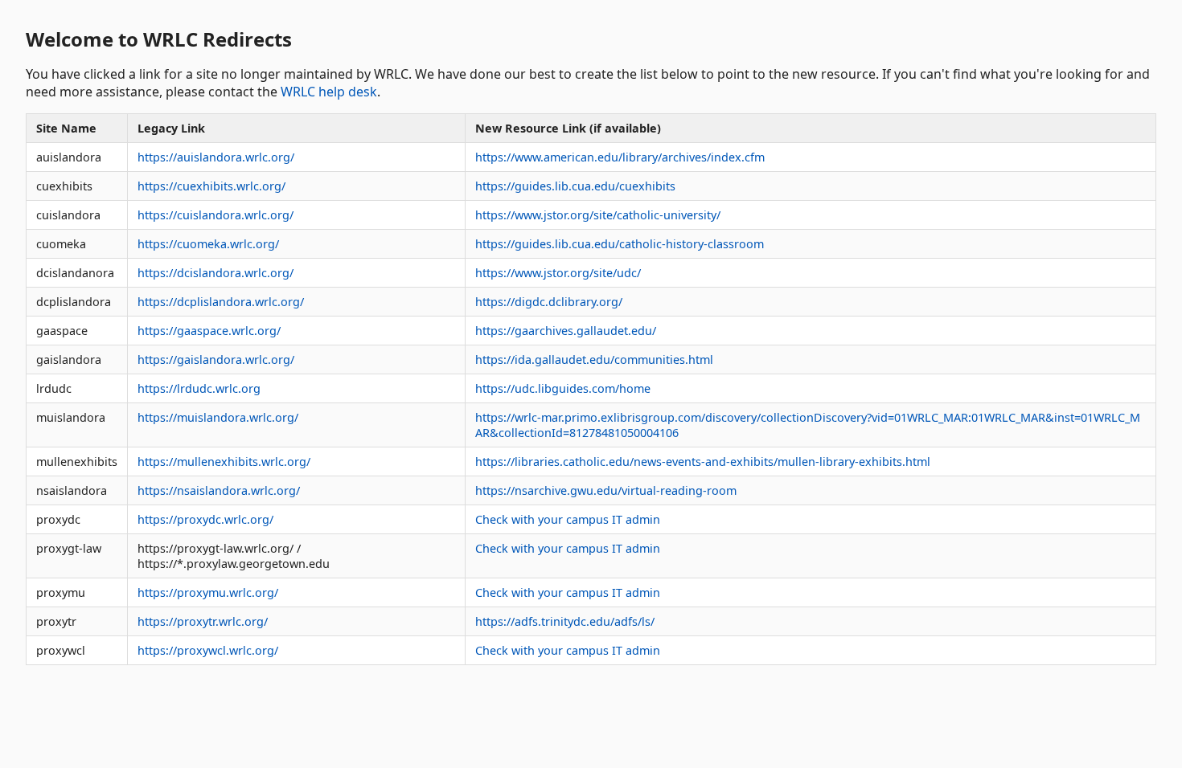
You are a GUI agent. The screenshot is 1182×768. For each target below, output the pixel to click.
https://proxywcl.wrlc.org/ (207, 650)
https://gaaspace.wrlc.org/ (209, 330)
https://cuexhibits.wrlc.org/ (211, 186)
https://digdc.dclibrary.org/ (548, 301)
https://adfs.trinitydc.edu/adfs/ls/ (565, 621)
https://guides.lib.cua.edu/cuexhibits (575, 186)
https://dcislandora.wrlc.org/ (215, 272)
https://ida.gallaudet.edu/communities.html (594, 359)
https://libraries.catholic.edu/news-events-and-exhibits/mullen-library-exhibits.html (702, 461)
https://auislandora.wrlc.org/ (215, 157)
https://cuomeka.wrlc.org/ (208, 243)
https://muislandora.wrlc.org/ (217, 417)
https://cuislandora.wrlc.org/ (215, 215)
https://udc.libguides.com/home (563, 388)
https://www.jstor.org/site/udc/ (558, 272)
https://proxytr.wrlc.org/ (202, 621)
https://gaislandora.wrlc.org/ (215, 359)
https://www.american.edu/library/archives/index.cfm (620, 157)
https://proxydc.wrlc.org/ (205, 519)
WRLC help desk (329, 91)
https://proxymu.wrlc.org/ (207, 592)
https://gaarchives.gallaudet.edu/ (565, 330)
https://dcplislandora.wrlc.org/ (220, 301)
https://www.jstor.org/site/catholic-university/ (597, 215)
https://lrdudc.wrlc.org (199, 388)
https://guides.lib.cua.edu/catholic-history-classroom (619, 243)
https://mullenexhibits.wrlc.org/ (223, 461)
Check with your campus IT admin (567, 519)
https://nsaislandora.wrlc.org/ (218, 490)
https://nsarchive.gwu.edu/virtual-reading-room (606, 490)
